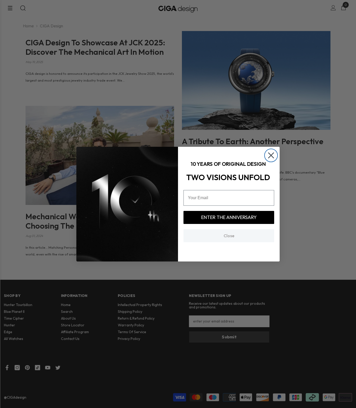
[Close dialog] (271, 155)
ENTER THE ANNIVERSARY (229, 217)
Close (229, 235)
